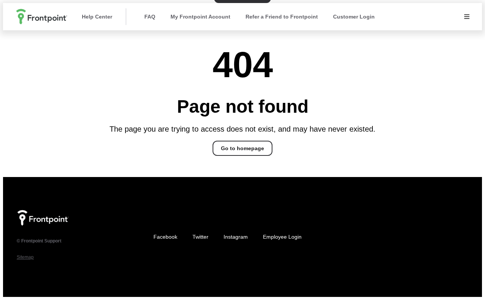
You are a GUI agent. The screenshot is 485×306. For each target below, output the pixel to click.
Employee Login (282, 237)
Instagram (236, 237)
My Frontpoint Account (200, 17)
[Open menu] (467, 17)
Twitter (200, 237)
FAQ (149, 17)
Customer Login (354, 17)
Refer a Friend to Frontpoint (282, 17)
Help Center (97, 17)
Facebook (165, 237)
